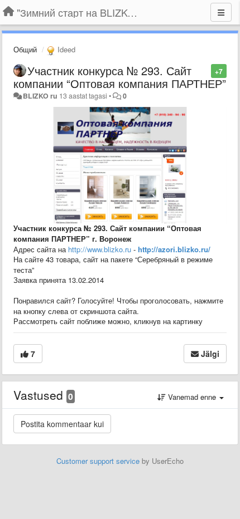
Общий (25, 49)
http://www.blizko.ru (99, 249)
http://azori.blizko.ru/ (174, 249)
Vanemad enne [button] (192, 396)
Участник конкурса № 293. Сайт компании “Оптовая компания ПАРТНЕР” (119, 76)
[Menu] (221, 12)
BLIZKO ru (41, 96)
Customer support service (98, 461)
